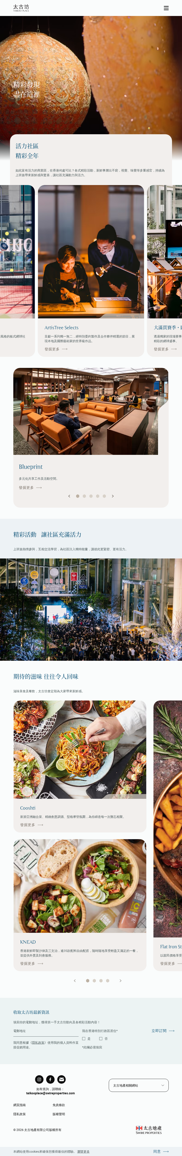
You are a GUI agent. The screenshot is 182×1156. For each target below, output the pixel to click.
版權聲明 (59, 1114)
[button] (69, 496)
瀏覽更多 (83, 1151)
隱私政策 (38, 1042)
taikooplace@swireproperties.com (50, 1093)
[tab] (87, 980)
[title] (39, 1079)
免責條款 (59, 1105)
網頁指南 (19, 1105)
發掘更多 (52, 349)
